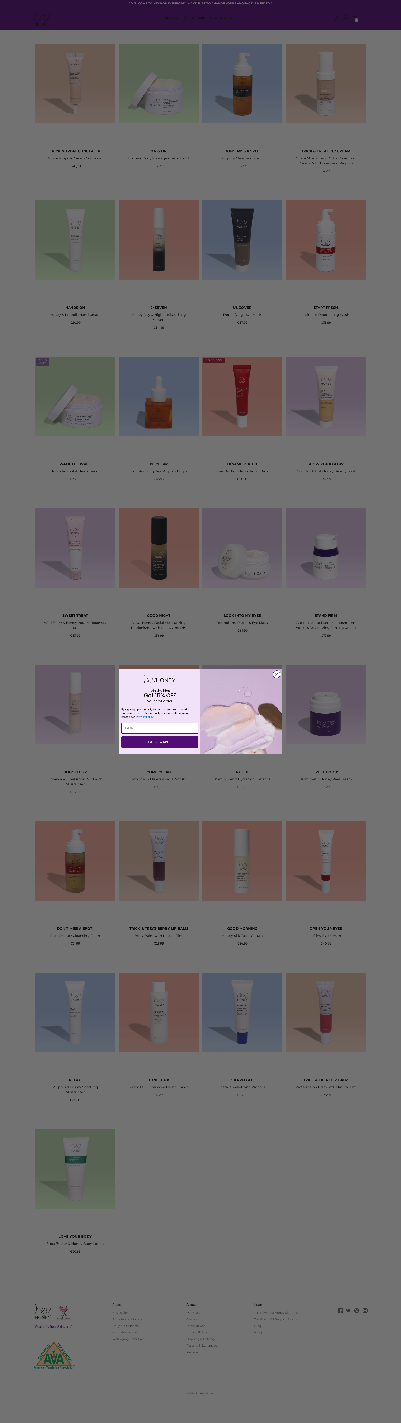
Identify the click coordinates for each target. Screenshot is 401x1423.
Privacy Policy (145, 717)
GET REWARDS (159, 742)
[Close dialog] (276, 674)
